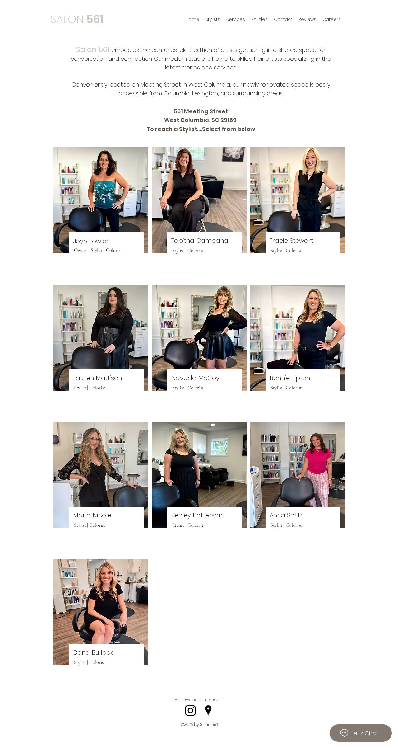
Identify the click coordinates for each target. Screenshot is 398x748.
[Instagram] (190, 710)
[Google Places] (208, 710)
